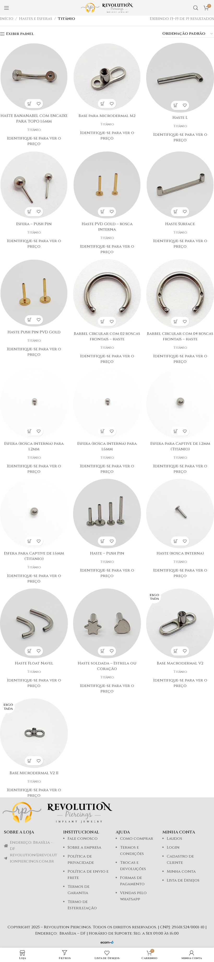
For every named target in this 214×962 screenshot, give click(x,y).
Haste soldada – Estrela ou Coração (107, 666)
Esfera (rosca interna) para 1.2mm (34, 446)
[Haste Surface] (180, 185)
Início (6, 18)
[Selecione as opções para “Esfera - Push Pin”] (29, 211)
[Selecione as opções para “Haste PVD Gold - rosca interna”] (102, 211)
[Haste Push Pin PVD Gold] (34, 293)
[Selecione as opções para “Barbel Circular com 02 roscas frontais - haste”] (102, 321)
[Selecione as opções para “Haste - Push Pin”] (102, 541)
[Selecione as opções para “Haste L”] (175, 105)
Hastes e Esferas (35, 18)
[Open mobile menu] (6, 8)
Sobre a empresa (84, 847)
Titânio (66, 18)
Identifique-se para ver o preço (34, 141)
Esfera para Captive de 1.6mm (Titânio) (34, 556)
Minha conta (181, 871)
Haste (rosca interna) (180, 553)
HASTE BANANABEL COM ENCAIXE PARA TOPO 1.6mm (34, 118)
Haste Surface (180, 224)
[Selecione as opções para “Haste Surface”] (175, 211)
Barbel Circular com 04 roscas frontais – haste (180, 336)
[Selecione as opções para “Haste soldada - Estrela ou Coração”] (102, 651)
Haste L (180, 117)
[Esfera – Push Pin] (34, 185)
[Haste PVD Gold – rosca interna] (107, 185)
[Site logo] (107, 7)
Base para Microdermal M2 (107, 116)
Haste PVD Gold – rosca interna (107, 226)
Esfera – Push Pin (34, 224)
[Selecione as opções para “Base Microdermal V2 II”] (29, 760)
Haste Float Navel (34, 663)
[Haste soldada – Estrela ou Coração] (107, 623)
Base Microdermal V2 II (34, 773)
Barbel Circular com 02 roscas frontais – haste (107, 336)
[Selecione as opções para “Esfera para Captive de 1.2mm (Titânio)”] (175, 431)
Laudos (174, 838)
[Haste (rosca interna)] (180, 514)
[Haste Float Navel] (34, 623)
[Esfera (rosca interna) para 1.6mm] (107, 404)
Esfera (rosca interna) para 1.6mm (107, 446)
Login (173, 847)
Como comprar (136, 838)
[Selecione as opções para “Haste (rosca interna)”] (175, 541)
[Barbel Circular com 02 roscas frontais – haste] (107, 294)
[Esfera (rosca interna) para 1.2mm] (34, 404)
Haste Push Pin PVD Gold (34, 332)
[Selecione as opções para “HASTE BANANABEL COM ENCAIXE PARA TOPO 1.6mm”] (29, 103)
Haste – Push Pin (107, 553)
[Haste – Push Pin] (107, 514)
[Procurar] (196, 8)
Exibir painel (20, 34)
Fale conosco (83, 838)
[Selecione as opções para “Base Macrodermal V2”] (175, 651)
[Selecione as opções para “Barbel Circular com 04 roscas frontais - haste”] (175, 321)
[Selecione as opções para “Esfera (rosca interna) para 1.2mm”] (29, 431)
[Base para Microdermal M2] (107, 77)
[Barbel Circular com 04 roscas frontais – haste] (180, 294)
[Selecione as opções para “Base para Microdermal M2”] (102, 103)
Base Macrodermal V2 (180, 663)
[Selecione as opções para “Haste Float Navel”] (29, 651)
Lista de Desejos (183, 880)
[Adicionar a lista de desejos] (38, 103)
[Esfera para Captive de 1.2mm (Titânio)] (180, 404)
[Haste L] (180, 78)
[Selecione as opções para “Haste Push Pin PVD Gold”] (29, 319)
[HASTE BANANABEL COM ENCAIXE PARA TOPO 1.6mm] (34, 77)
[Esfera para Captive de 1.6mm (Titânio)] (34, 514)
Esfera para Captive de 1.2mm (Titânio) (180, 446)
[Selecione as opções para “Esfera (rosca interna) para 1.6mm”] (102, 431)
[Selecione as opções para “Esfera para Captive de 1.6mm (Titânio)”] (29, 541)
